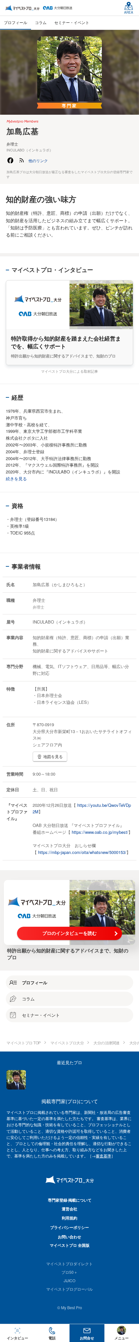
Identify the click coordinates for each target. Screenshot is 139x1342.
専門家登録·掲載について (69, 1200)
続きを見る (16, 478)
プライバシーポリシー (69, 1227)
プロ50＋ (69, 1272)
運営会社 (69, 1209)
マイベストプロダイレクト (69, 1263)
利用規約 (69, 1218)
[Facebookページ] (10, 160)
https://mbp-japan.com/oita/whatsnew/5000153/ (82, 852)
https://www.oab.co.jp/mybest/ (100, 832)
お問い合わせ (69, 1237)
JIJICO (69, 1280)
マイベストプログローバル (69, 1289)
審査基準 (103, 1155)
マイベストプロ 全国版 (70, 1245)
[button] (38, 160)
